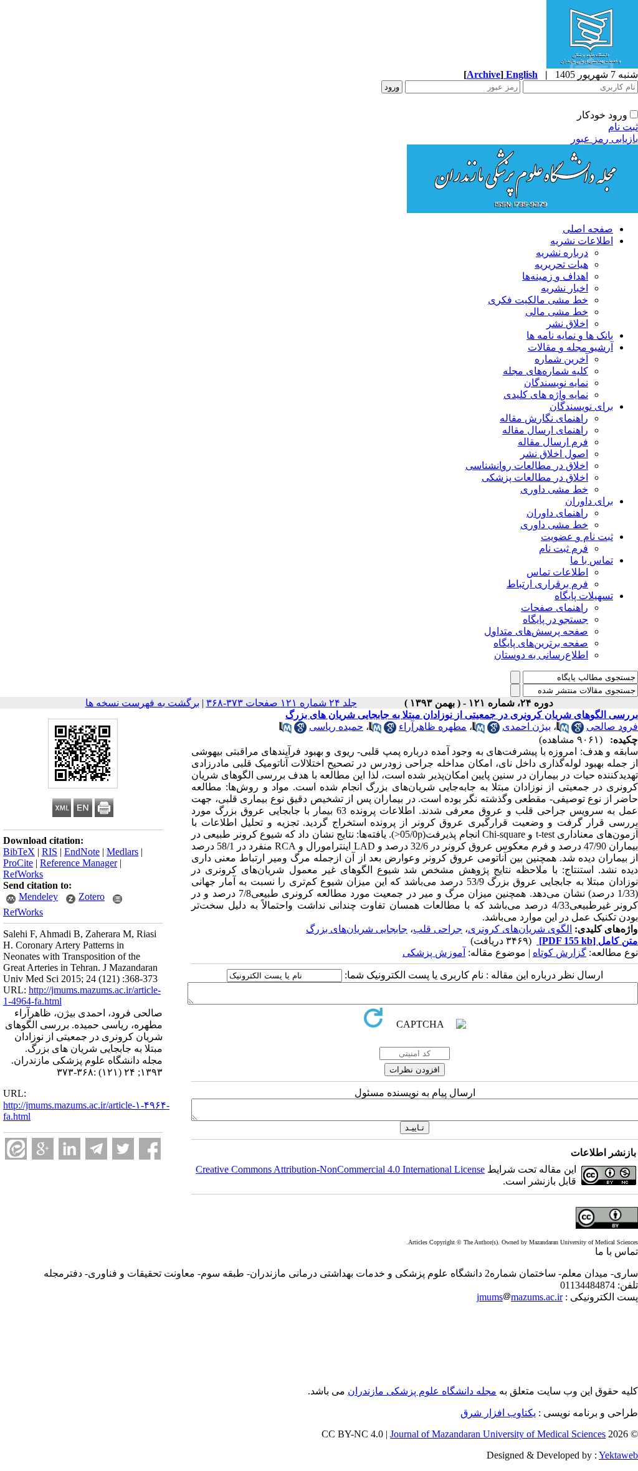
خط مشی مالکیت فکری (538, 300)
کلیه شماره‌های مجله (545, 371)
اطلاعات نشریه (581, 240)
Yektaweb (618, 1455)
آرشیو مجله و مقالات (570, 347)
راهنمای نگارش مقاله (544, 418)
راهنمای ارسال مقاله (545, 430)
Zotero (92, 896)
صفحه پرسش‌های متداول (536, 631)
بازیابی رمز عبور (604, 138)
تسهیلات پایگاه (584, 595)
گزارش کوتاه (559, 952)
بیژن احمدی (526, 726)
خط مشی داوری (554, 489)
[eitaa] (16, 1149)
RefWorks (23, 874)
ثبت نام (623, 126)
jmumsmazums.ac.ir (520, 1297)
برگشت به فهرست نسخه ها (142, 703)
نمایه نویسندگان (556, 382)
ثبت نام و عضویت (577, 536)
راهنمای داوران (557, 513)
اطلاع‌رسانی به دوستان (541, 655)
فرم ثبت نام (563, 548)
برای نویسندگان (581, 406)
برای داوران (589, 501)
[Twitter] (123, 1149)
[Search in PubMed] (562, 730)
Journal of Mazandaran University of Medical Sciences (498, 1434)
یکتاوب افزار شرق (498, 1412)
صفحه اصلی (588, 229)
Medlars (122, 851)
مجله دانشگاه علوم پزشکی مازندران (422, 1391)
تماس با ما (591, 560)
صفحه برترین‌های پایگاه (540, 643)
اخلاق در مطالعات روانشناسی (526, 465)
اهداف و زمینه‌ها (555, 276)
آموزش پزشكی (433, 952)
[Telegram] (96, 1149)
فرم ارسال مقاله (553, 442)
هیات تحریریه (561, 264)
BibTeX (19, 851)
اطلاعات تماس (557, 572)
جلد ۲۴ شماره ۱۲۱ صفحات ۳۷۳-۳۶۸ (281, 703)
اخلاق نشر (567, 323)
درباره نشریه (562, 252)
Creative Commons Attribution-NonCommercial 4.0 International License (340, 1169)
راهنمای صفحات (554, 607)
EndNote (82, 851)
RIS (49, 851)
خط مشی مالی (556, 311)
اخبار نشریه (564, 288)
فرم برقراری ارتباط (547, 584)
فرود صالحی (612, 726)
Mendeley (38, 896)
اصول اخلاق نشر (554, 453)
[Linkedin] (69, 1149)
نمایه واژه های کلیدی (545, 394)
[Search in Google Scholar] (577, 730)
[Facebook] (150, 1149)
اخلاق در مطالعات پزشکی (535, 477)
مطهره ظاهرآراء (433, 726)
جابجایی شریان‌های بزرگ (356, 929)
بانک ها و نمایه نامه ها (569, 335)
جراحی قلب (437, 929)
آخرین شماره (561, 359)
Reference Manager (78, 863)
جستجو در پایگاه (555, 619)
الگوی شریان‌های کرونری (520, 929)
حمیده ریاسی (336, 726)
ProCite (18, 863)
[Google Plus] (43, 1149)
